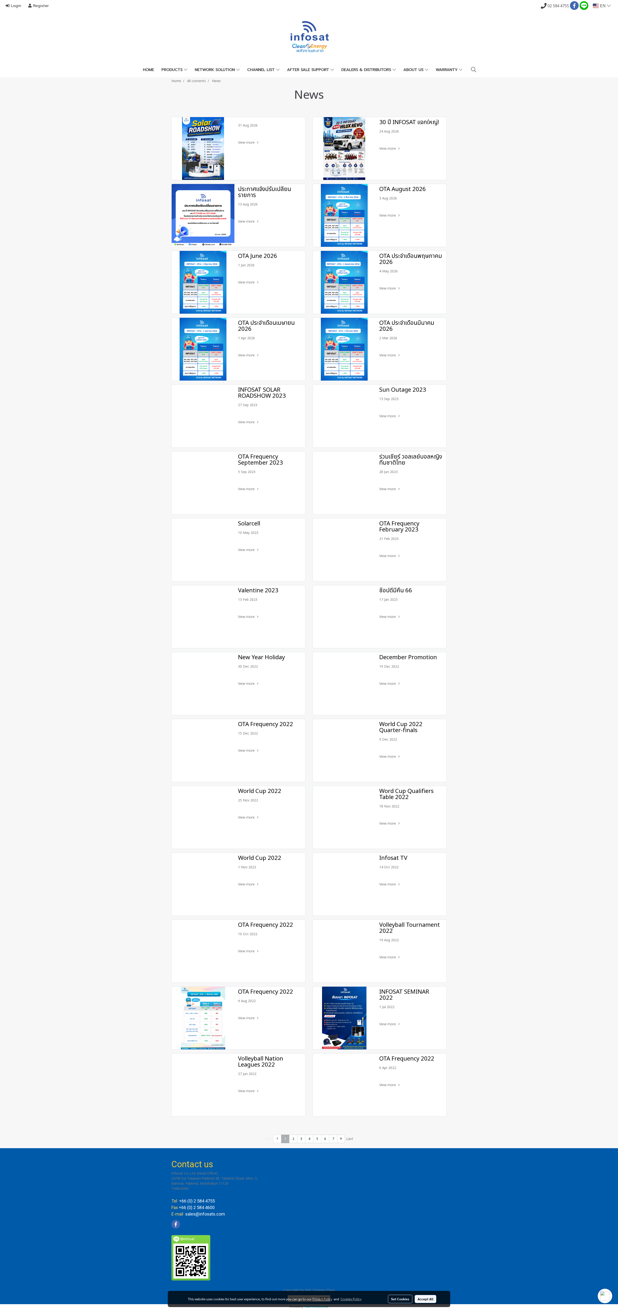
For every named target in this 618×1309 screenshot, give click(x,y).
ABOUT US (414, 70)
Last (349, 1138)
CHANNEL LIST (261, 70)
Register (40, 6)
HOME (148, 70)
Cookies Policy (351, 1299)
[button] (473, 69)
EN (603, 5)
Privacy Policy (322, 1299)
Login (15, 6)
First (268, 1138)
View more (247, 142)
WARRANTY (447, 70)
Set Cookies (400, 1299)
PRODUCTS (173, 70)
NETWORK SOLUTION (215, 70)
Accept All (425, 1299)
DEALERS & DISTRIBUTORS (367, 70)
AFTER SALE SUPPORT (308, 70)
